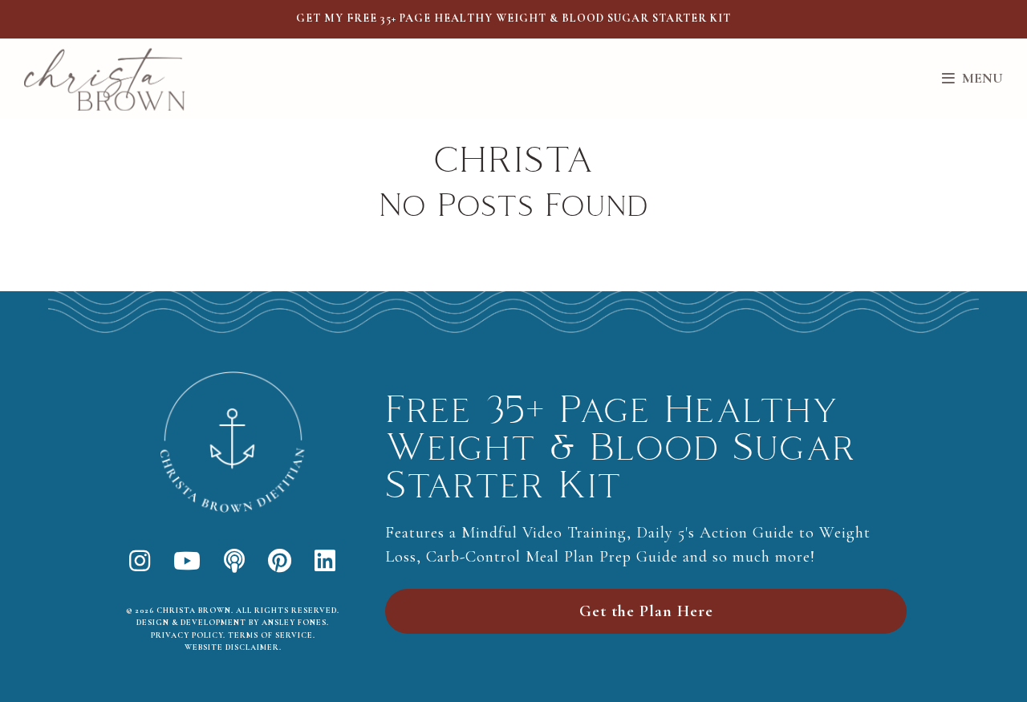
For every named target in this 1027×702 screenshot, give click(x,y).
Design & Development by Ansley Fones (231, 622)
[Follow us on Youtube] (187, 562)
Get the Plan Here (646, 611)
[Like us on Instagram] (140, 562)
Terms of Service (270, 635)
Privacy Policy (187, 635)
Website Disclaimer (232, 647)
